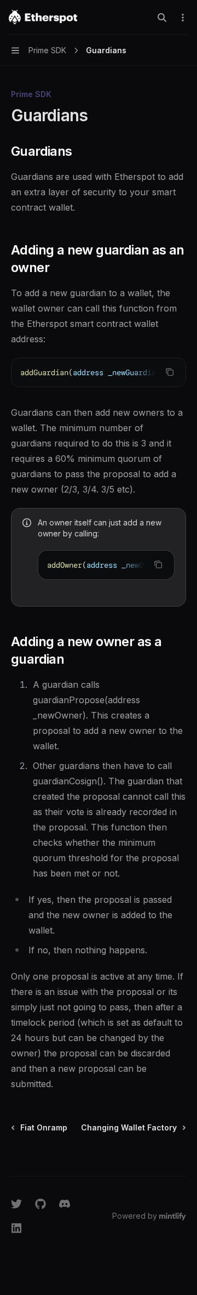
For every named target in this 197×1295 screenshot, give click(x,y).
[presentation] (98, 372)
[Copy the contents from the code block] (170, 372)
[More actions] (182, 17)
